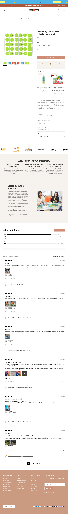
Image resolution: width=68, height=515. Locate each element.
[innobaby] (34, 10)
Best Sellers (36, 15)
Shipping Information (22, 480)
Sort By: (54, 256)
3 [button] (33, 463)
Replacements (20, 488)
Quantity (39, 49)
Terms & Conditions (21, 482)
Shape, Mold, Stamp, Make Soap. (39, 2)
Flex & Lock (33, 480)
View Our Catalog (7, 492)
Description (40, 97)
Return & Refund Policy (42, 136)
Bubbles (43, 15)
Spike (32, 482)
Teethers (50, 15)
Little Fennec (34, 490)
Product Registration (8, 494)
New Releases (7, 15)
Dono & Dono (34, 494)
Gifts (29, 15)
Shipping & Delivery (41, 133)
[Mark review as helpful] (63, 279)
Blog (33, 19)
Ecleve (32, 492)
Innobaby (33, 478)
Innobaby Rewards (7, 482)
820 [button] (37, 463)
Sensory (57, 15)
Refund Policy (20, 486)
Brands (27, 19)
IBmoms (47, 19)
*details (41, 5)
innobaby (8, 509)
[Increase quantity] (43, 51)
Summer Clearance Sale (19, 15)
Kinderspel (33, 484)
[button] (27, 230)
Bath (62, 15)
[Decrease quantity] (38, 51)
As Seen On (39, 19)
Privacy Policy (20, 484)
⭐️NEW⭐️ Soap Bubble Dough (18, 2)
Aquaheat (33, 488)
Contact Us (19, 478)
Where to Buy (6, 480)
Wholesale (5, 488)
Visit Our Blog (6, 496)
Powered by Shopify (13, 509)
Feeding (21, 19)
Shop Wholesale (7, 490)
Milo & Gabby (34, 486)
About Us (5, 478)
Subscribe (48, 488)
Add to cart (50, 57)
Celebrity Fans (6, 486)
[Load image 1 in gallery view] (18, 45)
